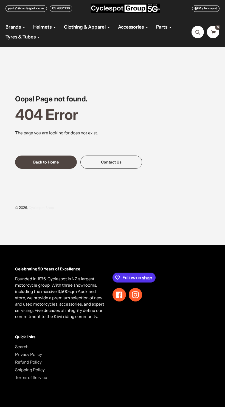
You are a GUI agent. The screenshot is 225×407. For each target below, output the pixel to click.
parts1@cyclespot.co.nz (26, 8)
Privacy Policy (28, 354)
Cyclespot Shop (41, 208)
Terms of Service (31, 377)
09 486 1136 (61, 8)
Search (22, 346)
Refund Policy (28, 362)
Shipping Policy (30, 369)
